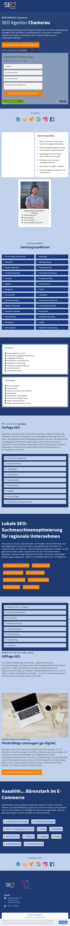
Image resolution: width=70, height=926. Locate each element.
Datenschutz (40, 917)
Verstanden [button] (63, 922)
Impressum (29, 917)
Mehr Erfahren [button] (48, 923)
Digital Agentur (13, 50)
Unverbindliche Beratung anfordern (21, 772)
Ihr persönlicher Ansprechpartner (20, 44)
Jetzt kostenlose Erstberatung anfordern (23, 93)
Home (4, 50)
